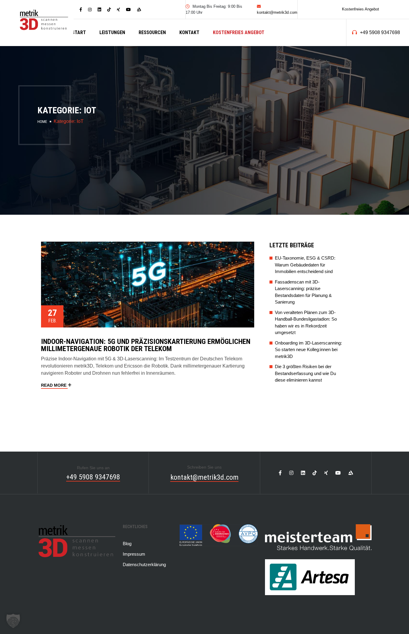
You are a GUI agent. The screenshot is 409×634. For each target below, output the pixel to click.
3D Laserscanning (126, 55)
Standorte (157, 65)
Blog (150, 44)
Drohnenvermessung (129, 87)
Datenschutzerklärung (144, 564)
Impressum (134, 554)
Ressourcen (152, 32)
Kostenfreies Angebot (360, 9)
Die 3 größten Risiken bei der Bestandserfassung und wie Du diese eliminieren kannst (305, 373)
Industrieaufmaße (127, 44)
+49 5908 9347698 (380, 32)
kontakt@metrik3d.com (204, 477)
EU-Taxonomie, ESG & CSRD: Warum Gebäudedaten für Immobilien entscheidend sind (305, 264)
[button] (13, 621)
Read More (54, 385)
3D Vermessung (122, 65)
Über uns (155, 76)
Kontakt (189, 32)
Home (42, 121)
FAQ (149, 55)
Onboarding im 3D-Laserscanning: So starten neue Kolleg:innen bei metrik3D (308, 349)
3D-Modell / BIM (122, 76)
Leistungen (112, 32)
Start (79, 32)
